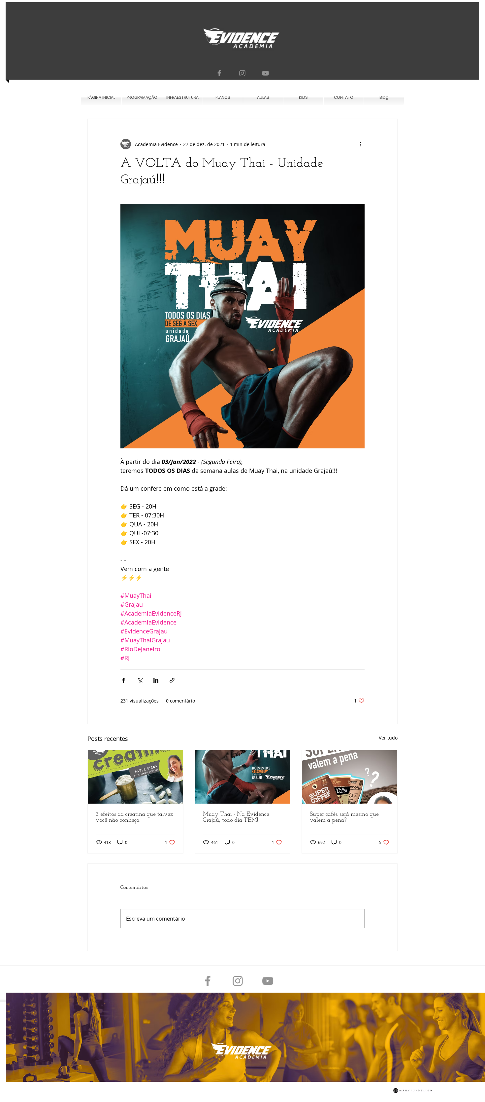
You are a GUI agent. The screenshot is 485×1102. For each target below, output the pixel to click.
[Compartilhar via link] (172, 680)
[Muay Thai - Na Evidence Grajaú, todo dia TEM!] (242, 777)
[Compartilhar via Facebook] (123, 680)
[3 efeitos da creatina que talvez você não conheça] (135, 777)
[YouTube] (265, 73)
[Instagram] (242, 73)
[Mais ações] (361, 144)
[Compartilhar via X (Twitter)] (140, 680)
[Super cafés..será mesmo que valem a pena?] (349, 777)
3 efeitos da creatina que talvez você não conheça (134, 817)
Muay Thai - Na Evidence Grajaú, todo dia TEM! (236, 817)
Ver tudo (388, 738)
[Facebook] (219, 73)
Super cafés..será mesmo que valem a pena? (344, 817)
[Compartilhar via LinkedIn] (156, 680)
